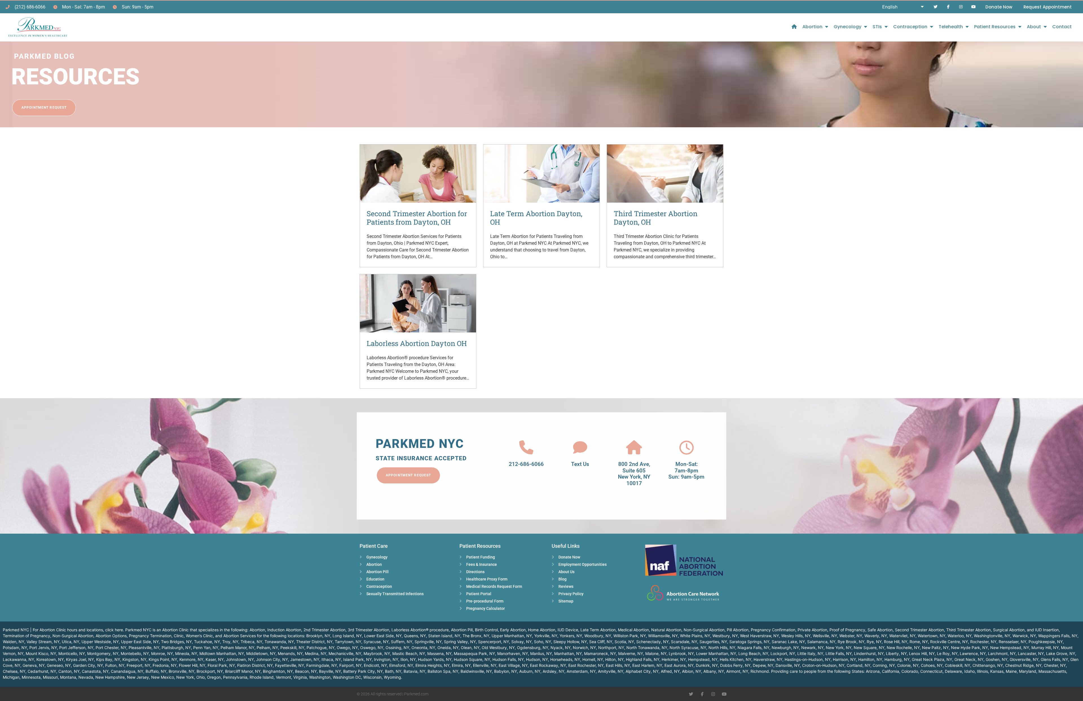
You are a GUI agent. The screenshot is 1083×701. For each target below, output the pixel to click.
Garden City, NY (88, 665)
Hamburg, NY (897, 659)
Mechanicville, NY (345, 653)
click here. (114, 629)
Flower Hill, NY (192, 665)
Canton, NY (69, 671)
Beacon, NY (306, 671)
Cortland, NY (858, 665)
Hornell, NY (592, 659)
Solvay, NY (521, 641)
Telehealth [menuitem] (951, 26)
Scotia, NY (624, 641)
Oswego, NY (371, 647)
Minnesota (31, 677)
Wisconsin (372, 677)
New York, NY (838, 647)
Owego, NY (347, 647)
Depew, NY (763, 665)
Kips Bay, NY (108, 659)
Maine (1011, 671)
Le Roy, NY (947, 653)
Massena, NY (439, 653)
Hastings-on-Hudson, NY (808, 659)
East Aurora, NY (679, 665)
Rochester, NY (983, 641)
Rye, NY (874, 641)
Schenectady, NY (652, 641)
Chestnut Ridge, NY (1023, 665)
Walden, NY (13, 641)
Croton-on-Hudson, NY (823, 665)
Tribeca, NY (251, 641)
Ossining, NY (397, 647)
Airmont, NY (737, 671)
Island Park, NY (357, 659)
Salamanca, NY (821, 641)
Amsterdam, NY (581, 671)
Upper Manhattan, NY (512, 635)
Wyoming (392, 677)
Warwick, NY (1024, 635)
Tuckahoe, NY (207, 641)
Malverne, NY (630, 653)
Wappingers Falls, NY (1057, 635)
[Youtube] (973, 7)
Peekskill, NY (292, 647)
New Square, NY (869, 647)
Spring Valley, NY (460, 641)
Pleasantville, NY (144, 647)
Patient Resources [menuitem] (995, 26)
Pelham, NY (267, 647)
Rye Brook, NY (851, 641)
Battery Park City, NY (363, 671)
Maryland (1027, 671)
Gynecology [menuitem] (847, 26)
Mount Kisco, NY (41, 653)
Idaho (969, 671)
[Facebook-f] (948, 7)
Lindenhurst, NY (869, 653)
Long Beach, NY (753, 653)
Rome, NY (919, 641)
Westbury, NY (725, 635)
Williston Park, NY (629, 635)
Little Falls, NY (839, 653)
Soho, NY (542, 641)
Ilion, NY (408, 659)
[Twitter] (935, 7)
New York (185, 677)
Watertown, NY (931, 635)
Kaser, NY (215, 659)
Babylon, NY (505, 671)
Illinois (982, 671)
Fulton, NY (114, 665)
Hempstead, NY (702, 659)
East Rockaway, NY (548, 665)
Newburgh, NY (785, 647)
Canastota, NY (95, 671)
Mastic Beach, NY (408, 653)
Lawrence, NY (973, 653)
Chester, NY (1055, 665)
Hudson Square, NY (472, 659)
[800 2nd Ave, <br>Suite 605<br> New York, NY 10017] (634, 448)
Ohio (200, 677)
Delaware (953, 671)
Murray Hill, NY (1045, 647)
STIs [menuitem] (877, 26)
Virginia (300, 677)
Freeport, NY (138, 665)
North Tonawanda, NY (646, 647)
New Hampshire (110, 677)
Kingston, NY (134, 659)
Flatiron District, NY (255, 665)
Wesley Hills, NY (796, 635)
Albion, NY (691, 671)
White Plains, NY (695, 635)
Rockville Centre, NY (949, 641)
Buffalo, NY (156, 671)
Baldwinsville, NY (476, 671)
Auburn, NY (529, 671)
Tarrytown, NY (348, 641)
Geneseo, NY (59, 665)
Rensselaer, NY (1012, 641)
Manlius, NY (541, 653)
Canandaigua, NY (127, 671)
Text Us (580, 464)
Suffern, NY (401, 641)
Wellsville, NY (825, 635)
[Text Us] (580, 448)
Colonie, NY (908, 665)
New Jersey (138, 677)
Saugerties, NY (713, 641)
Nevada (85, 677)
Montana (68, 677)
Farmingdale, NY (321, 665)
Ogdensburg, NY (532, 647)
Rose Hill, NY (895, 641)
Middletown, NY (261, 653)
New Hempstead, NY (1009, 647)
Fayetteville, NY (289, 665)
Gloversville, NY (1024, 659)
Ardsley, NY (553, 671)
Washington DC (347, 677)
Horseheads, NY (565, 659)
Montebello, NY (135, 653)
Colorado (909, 671)
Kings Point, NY (163, 659)
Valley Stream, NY (43, 641)
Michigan (11, 677)
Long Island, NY (347, 635)
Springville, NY (428, 641)
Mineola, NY (186, 653)
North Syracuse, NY (688, 647)
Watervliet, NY (902, 635)
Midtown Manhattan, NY (221, 653)
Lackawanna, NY (18, 659)
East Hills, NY (618, 665)
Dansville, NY (788, 665)
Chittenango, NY (987, 665)
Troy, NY (230, 641)
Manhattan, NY (568, 653)
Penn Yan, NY (205, 647)
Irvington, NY (386, 659)
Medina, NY (315, 653)
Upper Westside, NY (100, 641)
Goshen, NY (996, 659)
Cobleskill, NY (957, 665)
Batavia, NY (414, 671)
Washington (320, 677)
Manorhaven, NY (512, 653)
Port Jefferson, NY (76, 647)
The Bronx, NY (476, 635)
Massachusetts (1052, 671)
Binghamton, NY (278, 671)
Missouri (50, 677)
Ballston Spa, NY (443, 671)
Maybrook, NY (377, 653)
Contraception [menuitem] (910, 26)
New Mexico (162, 677)
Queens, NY (415, 635)
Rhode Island (262, 677)
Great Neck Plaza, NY (932, 659)
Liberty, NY (896, 653)
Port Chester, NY (111, 647)
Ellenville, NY (484, 665)
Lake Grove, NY (1060, 653)
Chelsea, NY (14, 671)
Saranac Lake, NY (788, 641)
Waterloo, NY (960, 635)
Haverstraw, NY (768, 659)
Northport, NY (611, 647)
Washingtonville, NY (992, 635)
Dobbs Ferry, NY (735, 665)
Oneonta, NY (423, 647)
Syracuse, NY (376, 641)
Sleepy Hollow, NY (570, 641)
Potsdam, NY (15, 647)
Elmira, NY (461, 665)
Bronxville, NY (181, 671)
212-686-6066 (526, 464)
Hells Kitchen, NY (735, 659)
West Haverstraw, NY (759, 635)
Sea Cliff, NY (600, 641)
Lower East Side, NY (383, 635)
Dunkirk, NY (707, 665)
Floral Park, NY (221, 665)
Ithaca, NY (331, 659)
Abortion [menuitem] (812, 26)
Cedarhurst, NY (42, 671)
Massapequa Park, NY (474, 653)
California (890, 671)
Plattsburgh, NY (176, 647)
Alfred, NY (670, 671)
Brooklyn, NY (318, 635)
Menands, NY (290, 653)
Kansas (996, 671)
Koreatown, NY (50, 659)
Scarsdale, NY (684, 641)
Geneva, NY (34, 665)
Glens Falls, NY (1054, 659)
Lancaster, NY (1031, 653)
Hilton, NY (614, 659)
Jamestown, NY (304, 659)
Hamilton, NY (870, 659)
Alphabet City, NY (642, 671)
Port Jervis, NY (43, 647)
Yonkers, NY (571, 635)
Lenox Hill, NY (922, 653)
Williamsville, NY (663, 635)
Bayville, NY (330, 671)
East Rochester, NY (586, 665)
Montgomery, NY (102, 653)
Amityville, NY (610, 671)
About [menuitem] (1034, 26)
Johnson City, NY (272, 659)
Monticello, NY (71, 653)
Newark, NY (812, 647)
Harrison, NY (844, 659)
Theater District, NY (314, 641)
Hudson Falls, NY (508, 659)
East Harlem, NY (647, 665)
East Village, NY (513, 665)
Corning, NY (884, 665)
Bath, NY (393, 671)
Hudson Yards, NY (435, 659)
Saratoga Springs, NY (749, 641)
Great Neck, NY (968, 659)
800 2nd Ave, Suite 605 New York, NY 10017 (634, 474)
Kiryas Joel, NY (80, 659)
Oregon (214, 677)
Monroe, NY (162, 653)
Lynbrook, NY (681, 653)
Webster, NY (850, 635)
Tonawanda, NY (279, 641)
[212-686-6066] (526, 448)
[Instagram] (960, 7)
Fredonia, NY (165, 665)
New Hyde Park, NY (969, 647)
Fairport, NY (350, 665)
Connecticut (931, 671)
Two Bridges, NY (176, 641)
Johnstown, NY (240, 659)
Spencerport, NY (493, 641)
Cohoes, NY (932, 665)
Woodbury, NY (597, 635)
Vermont (283, 677)
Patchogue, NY (320, 647)
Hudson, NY (537, 659)
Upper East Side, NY (140, 641)
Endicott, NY (375, 665)
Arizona (873, 671)
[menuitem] (794, 27)
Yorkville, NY (545, 635)
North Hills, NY (721, 647)
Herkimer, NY (674, 659)
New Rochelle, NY (903, 647)
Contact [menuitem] (1062, 26)
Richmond (759, 671)
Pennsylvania (235, 677)
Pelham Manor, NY (237, 647)
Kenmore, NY (191, 659)
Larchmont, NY (1002, 653)
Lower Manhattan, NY (716, 653)
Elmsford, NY (401, 665)
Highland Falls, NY (642, 659)
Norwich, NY (584, 647)
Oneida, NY (448, 647)
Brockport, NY (210, 671)
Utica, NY (70, 641)
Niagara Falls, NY (753, 647)
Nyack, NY (561, 647)
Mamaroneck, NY (600, 653)
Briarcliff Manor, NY (243, 671)
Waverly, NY (875, 635)
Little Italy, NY (810, 653)
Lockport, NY (783, 653)
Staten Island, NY (444, 635)
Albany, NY (713, 671)
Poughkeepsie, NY (1046, 641)
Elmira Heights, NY (432, 665)
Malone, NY (655, 653)
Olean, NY (470, 647)
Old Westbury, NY (498, 647)
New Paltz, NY (935, 647)
